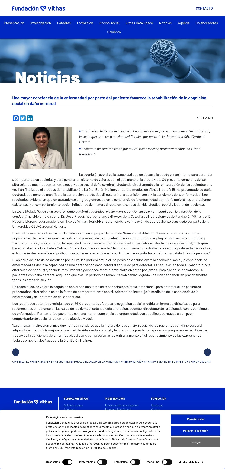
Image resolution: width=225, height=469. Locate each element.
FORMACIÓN (158, 398)
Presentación (14, 23)
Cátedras (64, 23)
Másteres (157, 405)
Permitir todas (195, 419)
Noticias (165, 23)
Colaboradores (207, 23)
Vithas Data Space (139, 23)
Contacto (204, 8)
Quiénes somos (73, 405)
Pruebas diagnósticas (118, 409)
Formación (85, 23)
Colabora (114, 32)
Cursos (155, 409)
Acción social (109, 23)
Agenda (183, 23)
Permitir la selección (195, 430)
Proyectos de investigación (121, 405)
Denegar (196, 442)
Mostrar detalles (189, 462)
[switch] (102, 462)
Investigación (40, 23)
